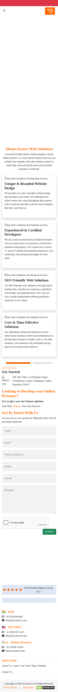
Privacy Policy (10, 687)
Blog (34, 665)
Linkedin (15, 549)
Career (16, 665)
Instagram (22, 553)
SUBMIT (49, 531)
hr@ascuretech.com (15, 651)
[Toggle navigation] (50, 11)
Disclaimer (28, 687)
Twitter (29, 549)
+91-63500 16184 (14, 647)
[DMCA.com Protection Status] (44, 687)
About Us (6, 665)
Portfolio (42, 665)
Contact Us (7, 672)
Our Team (25, 665)
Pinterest (37, 553)
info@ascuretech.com (16, 620)
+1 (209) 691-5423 (15, 632)
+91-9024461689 (14, 616)
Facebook (43, 549)
